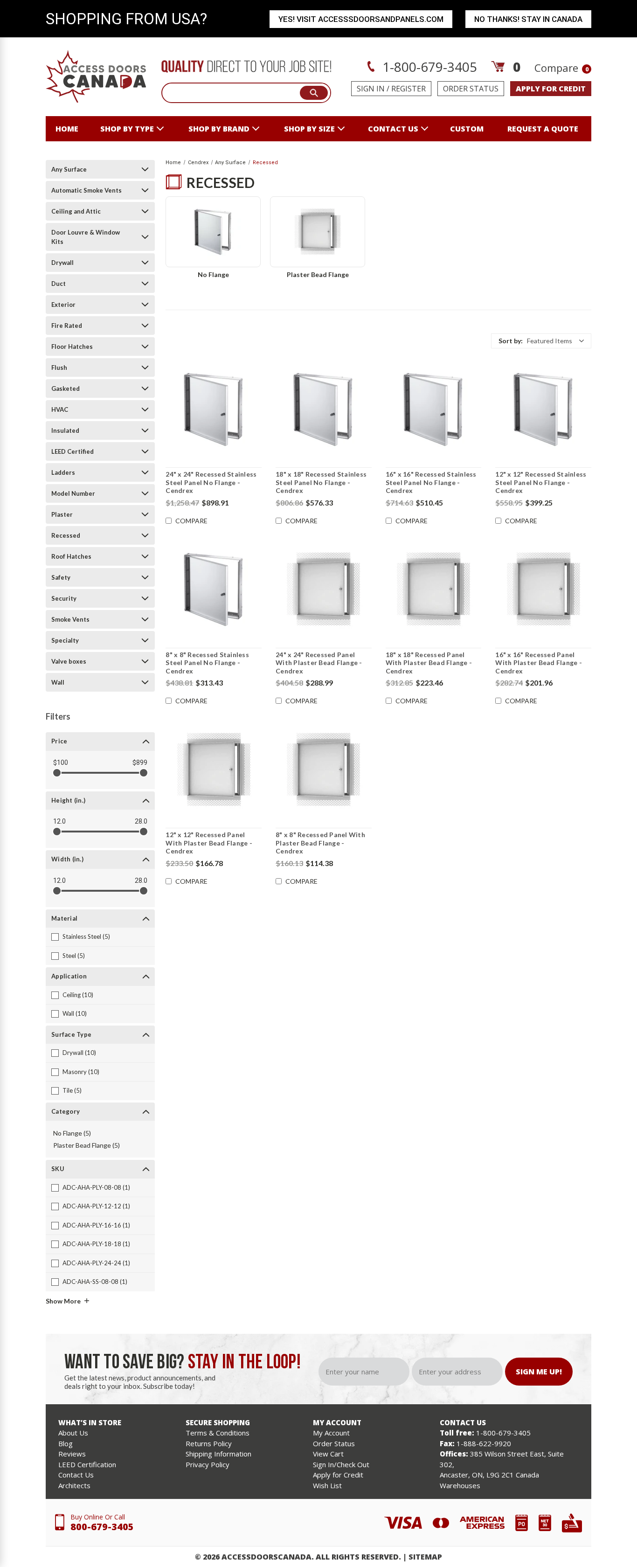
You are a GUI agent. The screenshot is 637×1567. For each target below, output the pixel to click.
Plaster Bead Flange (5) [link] (86, 1145)
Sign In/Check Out (341, 1464)
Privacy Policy (207, 1464)
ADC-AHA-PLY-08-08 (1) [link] (96, 1187)
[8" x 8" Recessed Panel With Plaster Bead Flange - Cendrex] (324, 769)
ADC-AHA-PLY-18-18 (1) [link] (96, 1244)
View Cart (328, 1453)
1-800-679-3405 (428, 67)
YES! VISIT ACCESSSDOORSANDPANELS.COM (360, 19)
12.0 (59, 821)
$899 (139, 762)
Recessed (65, 535)
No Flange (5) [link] (72, 1133)
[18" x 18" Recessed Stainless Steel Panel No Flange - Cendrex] (324, 409)
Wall (57, 682)
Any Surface (69, 169)
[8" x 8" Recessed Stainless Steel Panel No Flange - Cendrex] (214, 589)
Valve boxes (68, 661)
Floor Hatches (72, 346)
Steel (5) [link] (73, 955)
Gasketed (65, 388)
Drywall (62, 262)
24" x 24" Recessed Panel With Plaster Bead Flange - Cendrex (319, 663)
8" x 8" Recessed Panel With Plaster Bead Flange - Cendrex (320, 843)
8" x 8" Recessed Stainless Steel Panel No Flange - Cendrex (207, 663)
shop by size (309, 129)
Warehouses (460, 1485)
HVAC (59, 409)
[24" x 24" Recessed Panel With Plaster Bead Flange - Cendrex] (324, 589)
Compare (561, 68)
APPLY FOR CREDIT (551, 88)
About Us (73, 1432)
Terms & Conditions (217, 1432)
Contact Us (76, 1474)
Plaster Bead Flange (318, 274)
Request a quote (542, 129)
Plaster (62, 514)
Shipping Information (218, 1453)
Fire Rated (66, 325)
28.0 (141, 821)
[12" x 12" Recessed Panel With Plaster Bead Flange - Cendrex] (214, 769)
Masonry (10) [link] (80, 1071)
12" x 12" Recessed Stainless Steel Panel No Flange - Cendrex (540, 482)
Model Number (73, 493)
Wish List (327, 1485)
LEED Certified (72, 451)
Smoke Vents (70, 619)
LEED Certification (87, 1464)
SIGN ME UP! (539, 1371)
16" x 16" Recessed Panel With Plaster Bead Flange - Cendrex (538, 663)
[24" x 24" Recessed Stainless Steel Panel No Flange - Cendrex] (214, 409)
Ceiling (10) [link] (77, 994)
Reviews (72, 1453)
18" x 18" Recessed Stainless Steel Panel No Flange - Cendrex (321, 482)
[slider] (57, 772)
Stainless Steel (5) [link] (86, 936)
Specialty (65, 640)
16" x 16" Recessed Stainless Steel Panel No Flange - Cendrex (431, 482)
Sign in (371, 88)
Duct (58, 283)
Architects (74, 1485)
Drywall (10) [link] (79, 1052)
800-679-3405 (102, 1526)
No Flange (213, 274)
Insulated (65, 430)
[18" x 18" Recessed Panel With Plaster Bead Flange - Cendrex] (434, 589)
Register (408, 88)
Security (63, 598)
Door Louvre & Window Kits (85, 237)
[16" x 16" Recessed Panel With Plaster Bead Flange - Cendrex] (543, 589)
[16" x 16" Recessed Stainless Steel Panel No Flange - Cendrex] (434, 409)
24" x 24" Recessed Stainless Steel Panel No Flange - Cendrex (211, 482)
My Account (331, 1432)
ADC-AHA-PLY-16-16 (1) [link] (96, 1225)
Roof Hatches (71, 556)
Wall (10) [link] (74, 1013)
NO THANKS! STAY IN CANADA (528, 19)
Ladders (63, 472)
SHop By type (127, 129)
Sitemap (425, 1557)
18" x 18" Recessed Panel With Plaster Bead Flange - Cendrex (429, 663)
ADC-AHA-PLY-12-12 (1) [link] (96, 1206)
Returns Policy (209, 1443)
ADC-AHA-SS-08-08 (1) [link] (94, 1281)
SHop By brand (218, 129)
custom (467, 129)
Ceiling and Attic (76, 211)
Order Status (471, 88)
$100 (60, 762)
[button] (541, 340)
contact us (393, 129)
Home (66, 129)
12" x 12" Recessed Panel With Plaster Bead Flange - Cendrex (209, 843)
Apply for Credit (338, 1474)
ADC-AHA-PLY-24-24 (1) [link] (96, 1263)
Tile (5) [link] (72, 1090)
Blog (65, 1443)
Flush (59, 367)
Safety (60, 577)
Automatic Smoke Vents (86, 190)
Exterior (63, 304)
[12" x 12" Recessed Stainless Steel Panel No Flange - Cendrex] (543, 409)
